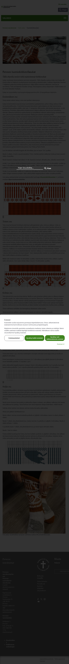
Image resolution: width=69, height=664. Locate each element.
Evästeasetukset (14, 338)
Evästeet (61, 344)
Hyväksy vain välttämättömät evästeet (54, 338)
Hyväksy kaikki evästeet (34, 338)
